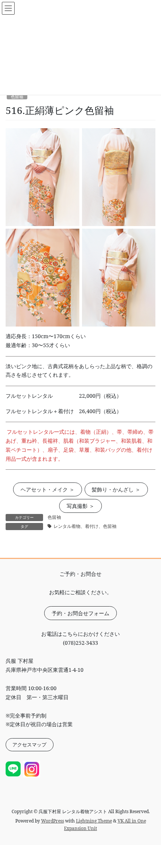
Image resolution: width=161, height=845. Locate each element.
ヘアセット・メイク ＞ (48, 489)
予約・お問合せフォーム (80, 613)
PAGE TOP (149, 813)
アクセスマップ (29, 744)
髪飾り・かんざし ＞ (116, 489)
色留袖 (17, 96)
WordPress (52, 821)
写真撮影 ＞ (80, 505)
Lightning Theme (94, 821)
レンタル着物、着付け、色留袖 (85, 526)
